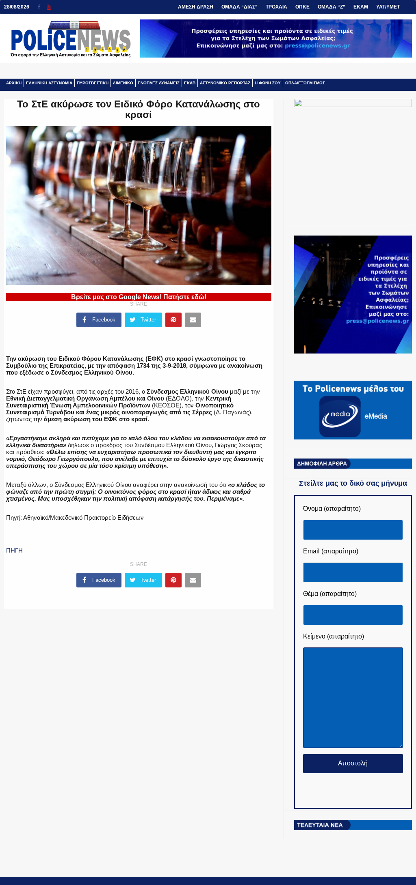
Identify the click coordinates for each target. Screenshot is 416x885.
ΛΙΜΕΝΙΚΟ (123, 83)
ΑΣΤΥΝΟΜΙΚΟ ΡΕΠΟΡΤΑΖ (225, 83)
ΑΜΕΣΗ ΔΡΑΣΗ (195, 7)
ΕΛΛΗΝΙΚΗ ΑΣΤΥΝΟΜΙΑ (49, 83)
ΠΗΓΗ (14, 550)
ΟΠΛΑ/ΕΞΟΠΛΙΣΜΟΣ (305, 83)
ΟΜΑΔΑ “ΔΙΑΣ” (239, 7)
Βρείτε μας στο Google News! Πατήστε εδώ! (138, 297)
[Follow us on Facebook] (42, 7)
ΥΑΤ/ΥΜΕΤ (388, 7)
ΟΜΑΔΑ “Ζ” (331, 7)
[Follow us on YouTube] (49, 7)
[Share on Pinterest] (173, 320)
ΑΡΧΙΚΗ (14, 83)
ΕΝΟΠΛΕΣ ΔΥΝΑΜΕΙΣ (159, 83)
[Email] (193, 320)
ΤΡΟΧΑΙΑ (276, 7)
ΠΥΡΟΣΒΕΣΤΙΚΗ (92, 83)
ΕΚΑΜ (360, 7)
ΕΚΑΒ (189, 83)
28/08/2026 (16, 7)
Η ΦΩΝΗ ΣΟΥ (268, 83)
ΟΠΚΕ (302, 7)
